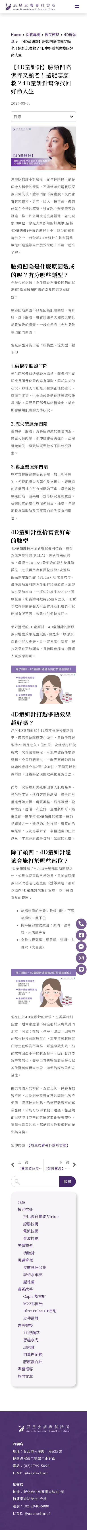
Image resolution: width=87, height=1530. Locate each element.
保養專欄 (33, 34)
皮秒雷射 (30, 1318)
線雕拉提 (30, 1224)
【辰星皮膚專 (39, 1145)
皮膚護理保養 (34, 1267)
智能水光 (30, 1339)
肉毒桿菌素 (32, 1354)
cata (21, 1202)
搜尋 (68, 1181)
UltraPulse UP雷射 (40, 1310)
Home (16, 34)
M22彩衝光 (33, 1303)
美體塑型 (25, 1245)
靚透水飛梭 (32, 1274)
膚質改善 (25, 1289)
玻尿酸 (29, 1347)
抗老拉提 (25, 1209)
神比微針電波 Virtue (41, 1216)
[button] (72, 116)
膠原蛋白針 (32, 1361)
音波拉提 (30, 1238)
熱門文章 (25, 1376)
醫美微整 (52, 34)
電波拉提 (30, 1231)
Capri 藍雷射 (34, 1296)
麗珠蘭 (29, 1282)
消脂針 (29, 1253)
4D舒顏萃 (31, 1332)
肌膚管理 (25, 1260)
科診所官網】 (59, 1145)
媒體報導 (25, 1369)
